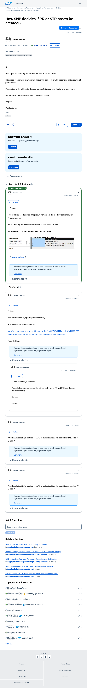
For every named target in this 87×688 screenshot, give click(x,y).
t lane (8, 116)
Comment (76, 125)
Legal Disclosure (65, 670)
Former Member (19, 39)
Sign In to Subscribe (69, 28)
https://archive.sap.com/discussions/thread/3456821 (44, 334)
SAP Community (10, 8)
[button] (51, 46)
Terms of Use (65, 664)
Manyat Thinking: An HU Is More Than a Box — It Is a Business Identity (32, 552)
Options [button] (80, 28)
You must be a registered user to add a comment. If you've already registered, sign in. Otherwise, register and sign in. (40, 268)
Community (18, 3)
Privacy (21, 664)
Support (65, 676)
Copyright (21, 670)
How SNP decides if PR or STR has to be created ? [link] (23, 11)
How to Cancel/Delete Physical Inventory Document (26, 544)
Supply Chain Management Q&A (20, 547)
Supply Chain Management (44, 8)
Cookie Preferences (21, 682)
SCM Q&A (57, 8)
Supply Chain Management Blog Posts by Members (27, 554)
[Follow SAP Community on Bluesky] (41, 657)
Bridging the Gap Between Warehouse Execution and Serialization (31, 559)
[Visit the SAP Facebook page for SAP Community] (37, 657)
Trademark (22, 676)
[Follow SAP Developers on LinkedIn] (50, 657)
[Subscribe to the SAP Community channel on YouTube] (45, 657)
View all (8, 644)
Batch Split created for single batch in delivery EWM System (29, 566)
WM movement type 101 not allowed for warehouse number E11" (31, 574)
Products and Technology (25, 8)
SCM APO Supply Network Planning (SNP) (18, 55)
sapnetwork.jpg (18, 257)
